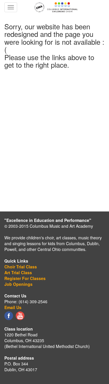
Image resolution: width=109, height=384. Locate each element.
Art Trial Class (18, 272)
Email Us (13, 307)
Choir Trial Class (20, 267)
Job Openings (18, 284)
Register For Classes (25, 278)
